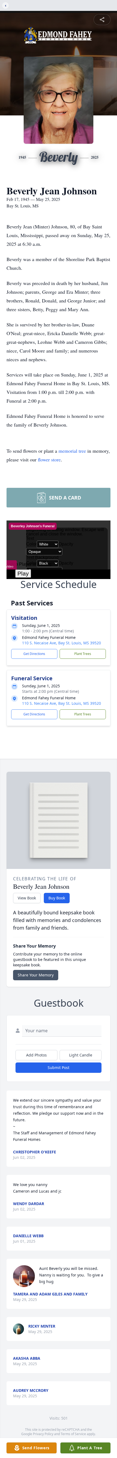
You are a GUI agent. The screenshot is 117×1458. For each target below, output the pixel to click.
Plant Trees (82, 653)
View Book (27, 897)
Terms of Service (73, 1434)
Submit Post (58, 1067)
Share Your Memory (36, 975)
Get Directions (34, 653)
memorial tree (72, 451)
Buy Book (56, 897)
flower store (49, 459)
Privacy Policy (43, 1434)
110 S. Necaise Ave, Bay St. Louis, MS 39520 (61, 642)
